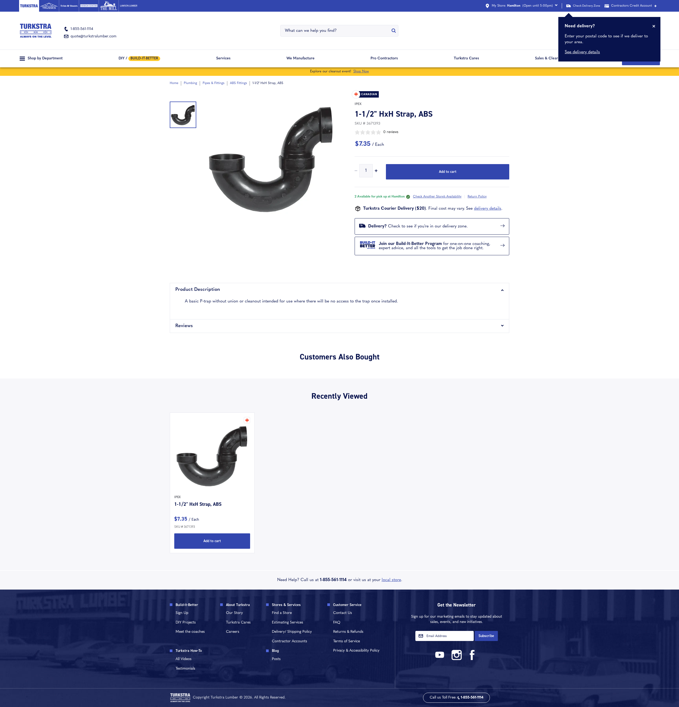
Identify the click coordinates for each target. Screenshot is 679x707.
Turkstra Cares (466, 58)
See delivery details (582, 52)
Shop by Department (45, 58)
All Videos (183, 659)
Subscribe (486, 635)
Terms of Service (346, 641)
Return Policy (477, 196)
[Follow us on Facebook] (472, 659)
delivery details (487, 209)
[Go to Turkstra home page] (29, 6)
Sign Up (182, 613)
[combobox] (336, 30)
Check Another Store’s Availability (437, 196)
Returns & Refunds (348, 632)
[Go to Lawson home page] (128, 6)
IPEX (358, 104)
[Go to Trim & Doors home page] (69, 6)
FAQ (336, 623)
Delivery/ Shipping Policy (292, 632)
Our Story (234, 613)
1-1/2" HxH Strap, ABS (197, 504)
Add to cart (447, 171)
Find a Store (282, 613)
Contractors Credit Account (631, 5)
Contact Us (342, 613)
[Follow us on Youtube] (440, 659)
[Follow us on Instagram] (456, 659)
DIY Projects (186, 623)
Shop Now (361, 71)
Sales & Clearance (550, 58)
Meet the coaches (190, 632)
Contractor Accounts (289, 641)
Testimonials (185, 669)
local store (391, 580)
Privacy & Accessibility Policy (356, 651)
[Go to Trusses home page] (49, 6)
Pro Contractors (384, 58)
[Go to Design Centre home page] (89, 6)
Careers (232, 632)
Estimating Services (287, 623)
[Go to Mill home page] (109, 6)
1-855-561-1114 (333, 580)
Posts (276, 659)
